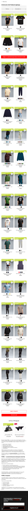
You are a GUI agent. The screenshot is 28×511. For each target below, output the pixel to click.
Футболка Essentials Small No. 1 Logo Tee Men (7, 209)
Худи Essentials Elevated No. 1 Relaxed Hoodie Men (20, 404)
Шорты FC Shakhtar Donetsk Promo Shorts (7, 50)
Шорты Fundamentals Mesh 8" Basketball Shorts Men (7, 274)
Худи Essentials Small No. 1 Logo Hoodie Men (7, 165)
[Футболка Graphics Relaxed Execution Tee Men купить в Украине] (20, 200)
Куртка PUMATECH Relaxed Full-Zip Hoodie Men (7, 404)
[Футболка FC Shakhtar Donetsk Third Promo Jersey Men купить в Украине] (20, 20)
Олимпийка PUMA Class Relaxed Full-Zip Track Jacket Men (7, 122)
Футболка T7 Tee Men (20, 186)
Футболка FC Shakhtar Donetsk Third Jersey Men (7, 28)
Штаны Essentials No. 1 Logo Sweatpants (20, 122)
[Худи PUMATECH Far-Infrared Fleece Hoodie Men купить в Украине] (7, 330)
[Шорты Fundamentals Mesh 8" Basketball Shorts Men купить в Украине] (7, 265)
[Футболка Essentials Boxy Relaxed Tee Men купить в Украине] (7, 91)
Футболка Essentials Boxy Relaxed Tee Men (7, 100)
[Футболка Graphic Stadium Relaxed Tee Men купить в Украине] (20, 41)
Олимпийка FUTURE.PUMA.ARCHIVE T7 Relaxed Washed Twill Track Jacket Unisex (20, 77)
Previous (17, 120)
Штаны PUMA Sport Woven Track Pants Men (20, 252)
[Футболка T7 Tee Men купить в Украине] (20, 178)
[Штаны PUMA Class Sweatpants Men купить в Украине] (20, 91)
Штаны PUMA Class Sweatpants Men (20, 100)
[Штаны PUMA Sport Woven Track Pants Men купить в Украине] (20, 243)
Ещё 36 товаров (14, 411)
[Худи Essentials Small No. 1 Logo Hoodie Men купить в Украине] (7, 156)
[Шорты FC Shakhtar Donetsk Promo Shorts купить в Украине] (7, 41)
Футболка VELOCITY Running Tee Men (7, 295)
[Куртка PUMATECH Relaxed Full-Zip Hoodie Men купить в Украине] (7, 395)
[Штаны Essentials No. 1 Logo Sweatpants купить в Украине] (20, 113)
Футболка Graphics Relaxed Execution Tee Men (20, 209)
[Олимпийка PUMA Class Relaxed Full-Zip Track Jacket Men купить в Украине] (7, 113)
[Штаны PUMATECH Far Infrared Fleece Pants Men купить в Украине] (7, 374)
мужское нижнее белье (13, 453)
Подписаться (14, 508)
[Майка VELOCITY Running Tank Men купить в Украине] (20, 265)
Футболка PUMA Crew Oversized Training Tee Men (20, 230)
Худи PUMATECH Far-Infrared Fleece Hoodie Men (7, 339)
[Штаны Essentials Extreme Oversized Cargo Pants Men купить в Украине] (20, 287)
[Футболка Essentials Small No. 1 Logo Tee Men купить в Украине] (7, 200)
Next (23, 120)
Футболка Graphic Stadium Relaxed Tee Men (20, 50)
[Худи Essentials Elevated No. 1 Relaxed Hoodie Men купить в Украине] (20, 395)
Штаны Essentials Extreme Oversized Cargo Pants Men (20, 295)
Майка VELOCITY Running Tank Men (20, 274)
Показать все (14, 415)
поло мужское (5, 446)
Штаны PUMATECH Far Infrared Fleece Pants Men (7, 382)
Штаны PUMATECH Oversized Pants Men (7, 361)
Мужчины (5, 1)
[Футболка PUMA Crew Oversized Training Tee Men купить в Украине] (20, 222)
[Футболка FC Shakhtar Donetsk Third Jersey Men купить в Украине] (7, 20)
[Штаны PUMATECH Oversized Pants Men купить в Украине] (7, 352)
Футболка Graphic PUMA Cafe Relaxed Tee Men (20, 317)
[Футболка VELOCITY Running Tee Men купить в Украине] (7, 287)
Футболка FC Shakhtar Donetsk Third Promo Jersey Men (20, 28)
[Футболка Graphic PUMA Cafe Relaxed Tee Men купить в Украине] (20, 308)
